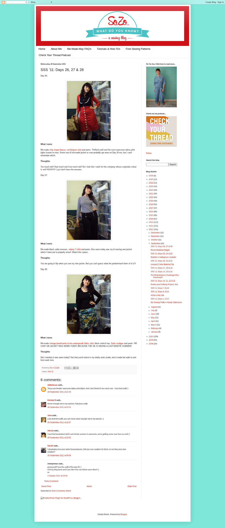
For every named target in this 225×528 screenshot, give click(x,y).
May (153, 318)
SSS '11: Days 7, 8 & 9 (160, 288)
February (155, 328)
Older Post (132, 486)
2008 (151, 344)
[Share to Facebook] (74, 367)
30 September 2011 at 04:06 (59, 455)
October (154, 240)
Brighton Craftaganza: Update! (163, 257)
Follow (149, 153)
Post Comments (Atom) (61, 491)
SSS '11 (50, 371)
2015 (151, 215)
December (155, 233)
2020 (151, 197)
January (154, 332)
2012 (151, 226)
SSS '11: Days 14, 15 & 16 (161, 272)
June (153, 314)
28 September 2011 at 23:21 (59, 407)
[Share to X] (71, 367)
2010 (151, 336)
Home (42, 48)
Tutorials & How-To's (108, 48)
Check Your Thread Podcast (55, 55)
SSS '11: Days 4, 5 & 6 (160, 292)
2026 (151, 176)
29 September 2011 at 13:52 (59, 438)
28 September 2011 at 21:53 (59, 392)
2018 (151, 204)
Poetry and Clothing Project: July (164, 284)
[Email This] (65, 367)
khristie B (51, 400)
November (155, 236)
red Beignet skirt (74, 150)
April (153, 321)
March (154, 325)
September (156, 243)
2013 (151, 222)
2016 (151, 211)
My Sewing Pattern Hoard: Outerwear (166, 302)
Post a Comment (51, 481)
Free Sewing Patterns (138, 48)
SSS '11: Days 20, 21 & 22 (161, 261)
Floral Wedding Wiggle (160, 250)
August (154, 307)
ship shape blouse (57, 150)
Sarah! (50, 446)
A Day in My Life (157, 295)
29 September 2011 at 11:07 (59, 422)
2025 (151, 179)
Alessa (50, 431)
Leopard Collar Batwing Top (162, 264)
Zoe (51, 368)
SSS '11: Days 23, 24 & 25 (161, 254)
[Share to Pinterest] (77, 367)
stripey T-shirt (75, 249)
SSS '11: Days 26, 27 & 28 (161, 246)
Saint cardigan (117, 343)
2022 (151, 190)
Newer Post (46, 486)
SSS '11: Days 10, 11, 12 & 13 (163, 281)
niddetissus (52, 385)
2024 (151, 183)
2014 (151, 219)
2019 (151, 201)
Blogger (123, 514)
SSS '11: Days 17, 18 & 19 (161, 268)
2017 (151, 208)
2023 (151, 186)
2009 (151, 340)
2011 (151, 229)
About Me (56, 48)
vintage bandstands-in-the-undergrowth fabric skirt (71, 343)
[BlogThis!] (68, 367)
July (153, 310)
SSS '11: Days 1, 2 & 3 (160, 299)
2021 (151, 194)
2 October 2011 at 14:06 (57, 476)
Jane (49, 415)
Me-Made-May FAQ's (79, 48)
